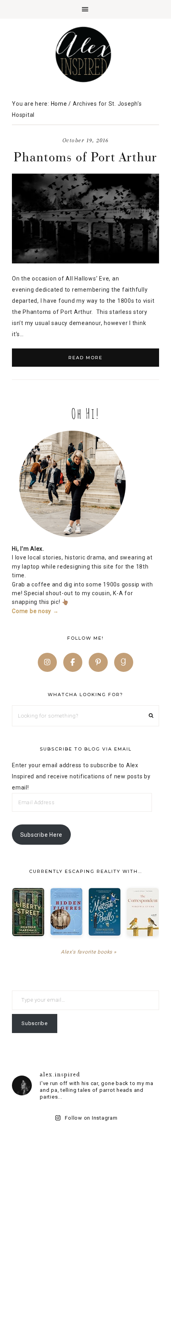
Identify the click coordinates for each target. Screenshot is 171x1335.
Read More (85, 357)
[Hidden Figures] (66, 911)
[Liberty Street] (28, 912)
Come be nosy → (35, 611)
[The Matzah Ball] (104, 912)
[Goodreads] (123, 662)
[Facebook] (72, 662)
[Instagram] (47, 662)
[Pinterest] (98, 662)
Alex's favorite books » (88, 952)
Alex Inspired (85, 54)
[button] (85, 9)
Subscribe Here (41, 835)
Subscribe (34, 1023)
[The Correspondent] (143, 912)
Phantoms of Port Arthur (85, 157)
